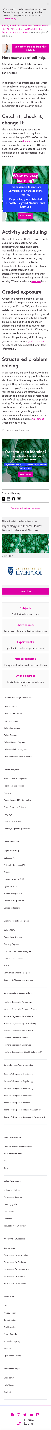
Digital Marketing (11, 850)
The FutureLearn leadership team (18, 1146)
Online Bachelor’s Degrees (15, 749)
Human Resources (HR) (14, 879)
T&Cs (6, 1305)
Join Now (25, 591)
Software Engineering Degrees (17, 972)
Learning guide (10, 1204)
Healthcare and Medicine (14, 786)
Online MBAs (9, 930)
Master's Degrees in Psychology (18, 1002)
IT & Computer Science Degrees (18, 951)
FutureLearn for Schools (14, 1276)
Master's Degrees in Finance (16, 1037)
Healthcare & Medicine (21, 25)
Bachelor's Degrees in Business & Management (24, 1117)
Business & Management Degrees (18, 980)
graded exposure (37, 341)
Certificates (9, 1211)
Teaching (7, 793)
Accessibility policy (12, 1341)
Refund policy (10, 1320)
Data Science (9, 872)
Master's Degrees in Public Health (18, 1030)
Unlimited (8, 1218)
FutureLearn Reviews (13, 1197)
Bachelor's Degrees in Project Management (22, 1109)
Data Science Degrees (13, 958)
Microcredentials (11, 721)
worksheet (38, 418)
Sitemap (7, 1348)
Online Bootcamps (12, 728)
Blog (6, 1168)
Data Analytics (10, 858)
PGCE (6, 965)
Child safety (9, 1377)
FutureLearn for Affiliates (15, 1283)
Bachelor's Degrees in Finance (17, 1102)
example (36, 281)
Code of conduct (11, 1334)
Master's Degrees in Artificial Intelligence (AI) (23, 1052)
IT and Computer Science (15, 807)
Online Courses (10, 706)
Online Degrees (10, 735)
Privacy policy (10, 1313)
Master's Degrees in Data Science (18, 1016)
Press (6, 1161)
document (27, 141)
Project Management (13, 893)
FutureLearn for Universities (16, 1255)
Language (8, 814)
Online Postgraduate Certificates (18, 756)
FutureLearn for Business (15, 1262)
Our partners (9, 1248)
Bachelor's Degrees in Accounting (18, 1088)
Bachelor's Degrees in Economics (18, 1095)
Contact (7, 1392)
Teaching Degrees (11, 944)
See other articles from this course (25, 508)
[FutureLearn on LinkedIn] (37, 1414)
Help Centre (9, 1385)
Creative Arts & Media (13, 821)
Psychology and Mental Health (17, 800)
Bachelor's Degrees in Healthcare (18, 1074)
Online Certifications (13, 713)
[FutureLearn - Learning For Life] (25, 1421)
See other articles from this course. (30, 48)
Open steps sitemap (12, 1355)
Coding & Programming (14, 900)
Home (5, 25)
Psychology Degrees (13, 937)
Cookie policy (10, 1327)
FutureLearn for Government (16, 1269)
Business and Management (15, 778)
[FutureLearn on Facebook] (12, 1414)
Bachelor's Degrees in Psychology (18, 1081)
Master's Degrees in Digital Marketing (20, 1023)
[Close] (47, 4)
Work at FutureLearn (13, 1153)
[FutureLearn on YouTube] (31, 1414)
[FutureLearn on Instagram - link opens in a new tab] (18, 1414)
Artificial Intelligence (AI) (14, 865)
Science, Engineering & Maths (17, 828)
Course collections (12, 908)
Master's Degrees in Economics (17, 1045)
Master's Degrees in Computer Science (21, 1009)
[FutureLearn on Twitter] (25, 1414)
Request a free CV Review (15, 1225)
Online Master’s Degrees (14, 742)
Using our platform (12, 1190)
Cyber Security (10, 886)
